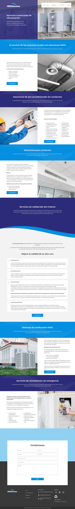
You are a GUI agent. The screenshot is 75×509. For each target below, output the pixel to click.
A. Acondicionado (29, 492)
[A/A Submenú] (49, 5)
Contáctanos (12, 83)
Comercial (62, 5)
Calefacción (53, 5)
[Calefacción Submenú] (57, 5)
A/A (47, 5)
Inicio (44, 5)
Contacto (69, 5)
